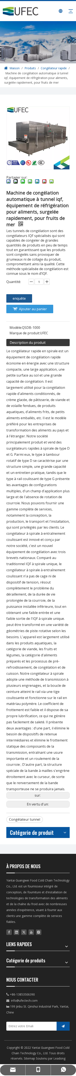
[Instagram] (38, 932)
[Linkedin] (16, 932)
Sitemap (29, 1058)
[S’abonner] (63, 1026)
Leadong (59, 1058)
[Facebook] (9, 932)
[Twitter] (24, 932)
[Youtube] (31, 932)
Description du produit (28, 342)
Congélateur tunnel (24, 819)
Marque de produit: (25, 333)
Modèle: (16, 327)
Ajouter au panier (33, 309)
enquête (19, 298)
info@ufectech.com (24, 1000)
